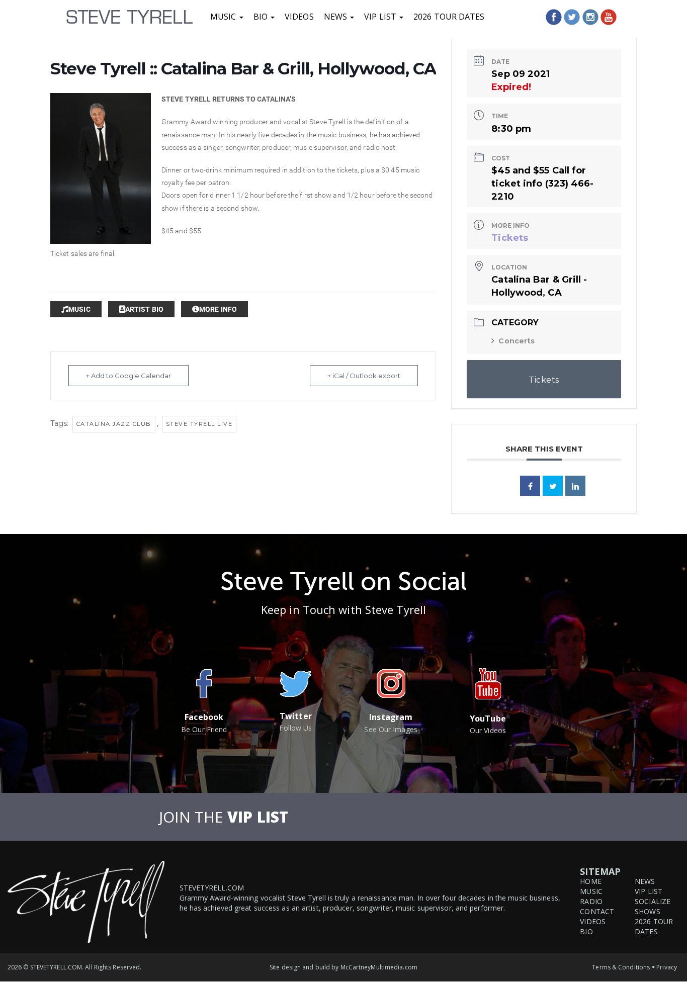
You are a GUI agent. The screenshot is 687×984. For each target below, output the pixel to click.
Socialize (652, 901)
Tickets (509, 237)
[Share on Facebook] (530, 486)
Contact (597, 911)
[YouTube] (608, 17)
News (337, 16)
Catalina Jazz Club (113, 423)
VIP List (381, 16)
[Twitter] (572, 17)
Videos (299, 16)
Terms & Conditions (621, 967)
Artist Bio (144, 309)
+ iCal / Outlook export (363, 376)
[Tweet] (553, 486)
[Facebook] (554, 17)
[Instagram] (590, 17)
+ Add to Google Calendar (128, 376)
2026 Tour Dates (449, 16)
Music (224, 16)
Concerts (516, 340)
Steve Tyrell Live (199, 423)
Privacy (666, 967)
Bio (261, 16)
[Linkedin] (575, 486)
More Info (218, 309)
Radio (591, 901)
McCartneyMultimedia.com (378, 967)
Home (590, 881)
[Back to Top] (668, 940)
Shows (647, 911)
